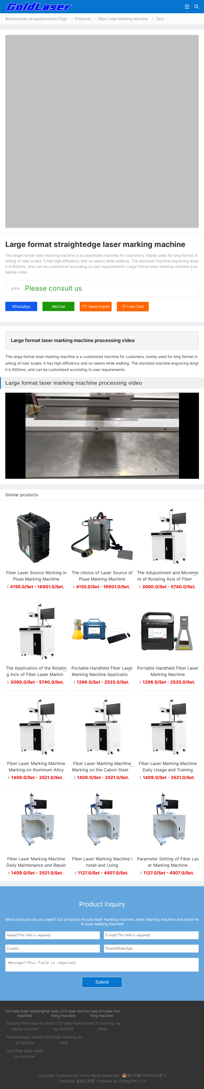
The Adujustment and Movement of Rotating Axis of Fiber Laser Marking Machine (167, 579)
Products (83, 18)
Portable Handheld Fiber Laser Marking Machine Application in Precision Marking (102, 674)
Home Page (57, 18)
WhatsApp (21, 306)
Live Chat (135, 306)
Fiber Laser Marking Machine (123, 18)
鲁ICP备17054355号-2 (146, 1075)
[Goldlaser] (39, 6)
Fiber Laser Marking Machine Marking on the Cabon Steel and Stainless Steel (102, 770)
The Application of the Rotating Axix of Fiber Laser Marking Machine (36, 674)
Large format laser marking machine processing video (73, 340)
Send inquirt (98, 306)
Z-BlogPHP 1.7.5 (133, 1081)
